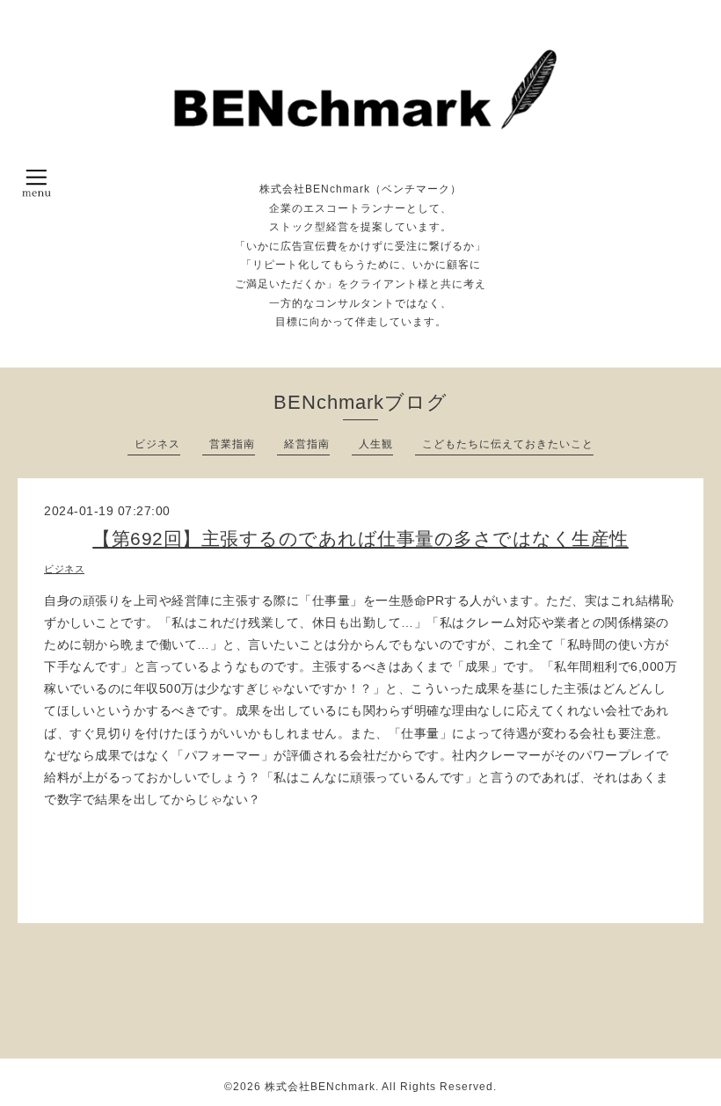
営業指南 (232, 444)
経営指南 (307, 444)
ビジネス (157, 444)
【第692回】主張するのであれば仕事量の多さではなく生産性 (360, 538)
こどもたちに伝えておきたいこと (508, 444)
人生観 (376, 444)
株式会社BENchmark (320, 1087)
